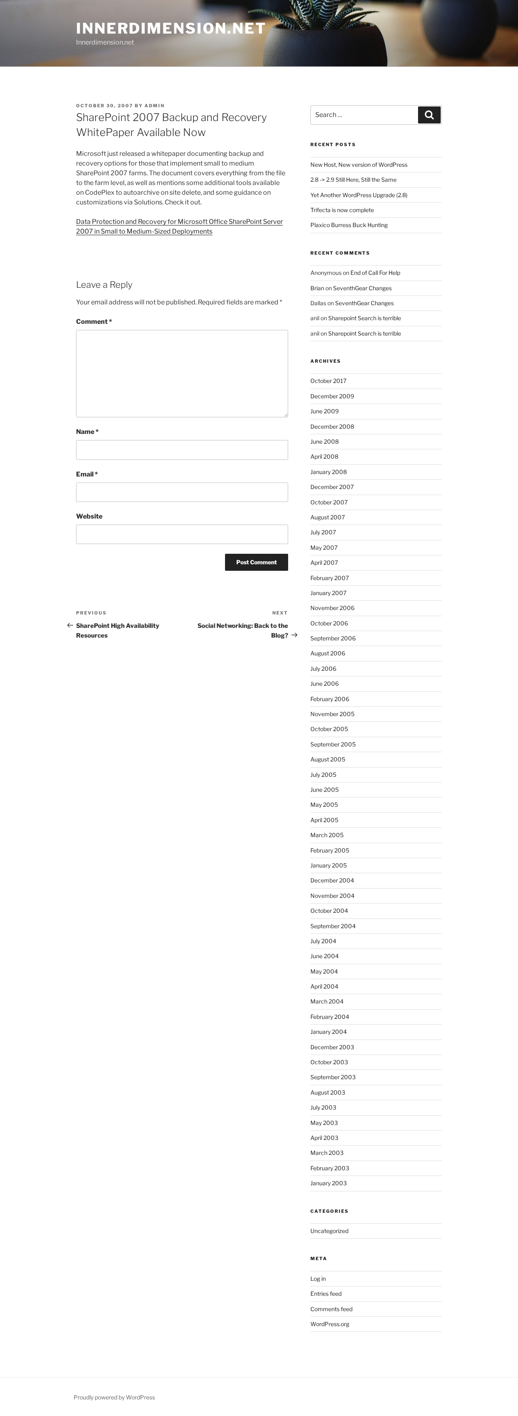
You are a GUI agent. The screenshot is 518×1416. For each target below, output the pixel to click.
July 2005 (323, 774)
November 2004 (332, 895)
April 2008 (324, 456)
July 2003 (323, 1107)
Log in (318, 1278)
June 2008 (324, 441)
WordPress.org (329, 1323)
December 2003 (332, 1047)
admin (154, 105)
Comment (94, 321)
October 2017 (328, 380)
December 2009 (332, 396)
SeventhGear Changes (362, 288)
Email (87, 474)
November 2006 (332, 607)
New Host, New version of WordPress (359, 164)
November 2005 (332, 713)
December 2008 (332, 426)
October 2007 (329, 502)
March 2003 (327, 1152)
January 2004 (328, 1031)
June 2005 (324, 789)
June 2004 (324, 956)
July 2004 (323, 941)
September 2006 (333, 638)
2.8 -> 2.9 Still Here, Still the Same (353, 179)
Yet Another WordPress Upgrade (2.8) (359, 194)
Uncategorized (329, 1230)
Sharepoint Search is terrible (364, 318)
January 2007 (328, 592)
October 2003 (329, 1062)
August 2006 (327, 653)
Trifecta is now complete (342, 209)
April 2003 (324, 1137)
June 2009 (324, 411)
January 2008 (328, 471)
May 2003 (324, 1122)
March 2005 (327, 834)
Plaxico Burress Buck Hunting (349, 224)
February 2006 (329, 698)
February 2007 (329, 577)
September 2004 (333, 926)
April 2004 (324, 986)
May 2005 (324, 804)
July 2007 (323, 532)
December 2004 (332, 880)
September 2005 (333, 744)
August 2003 (327, 1092)
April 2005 (324, 819)
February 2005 (329, 850)
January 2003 (328, 1183)
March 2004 (327, 1001)
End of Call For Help (375, 272)
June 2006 (324, 683)
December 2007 (332, 486)
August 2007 (327, 517)
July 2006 (323, 668)
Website (89, 516)
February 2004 (329, 1016)
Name (87, 432)
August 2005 (327, 759)
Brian (317, 288)
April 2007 (324, 562)
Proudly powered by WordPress (114, 1397)
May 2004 (324, 971)
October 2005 (329, 728)
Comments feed (331, 1308)
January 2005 (328, 865)
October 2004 (329, 910)
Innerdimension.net (171, 28)
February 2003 (329, 1168)
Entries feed (326, 1293)
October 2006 (329, 623)
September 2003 (333, 1077)
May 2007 (324, 547)
